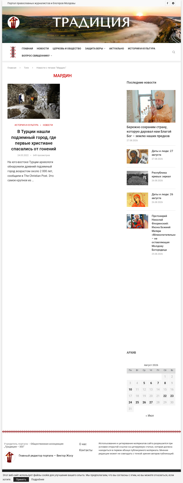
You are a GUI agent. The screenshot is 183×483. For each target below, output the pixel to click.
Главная (27, 48)
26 (144, 402)
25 (137, 402)
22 (165, 396)
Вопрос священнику (36, 55)
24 (130, 402)
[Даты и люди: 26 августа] (137, 200)
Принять (21, 479)
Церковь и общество (67, 48)
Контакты (85, 450)
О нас (82, 444)
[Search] (173, 52)
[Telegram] (173, 3)
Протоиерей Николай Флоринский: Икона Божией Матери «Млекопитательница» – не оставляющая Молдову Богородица (163, 232)
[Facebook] (167, 3)
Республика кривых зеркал (161, 174)
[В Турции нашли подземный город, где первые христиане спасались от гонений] (34, 101)
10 (130, 389)
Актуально (116, 48)
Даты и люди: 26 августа (162, 196)
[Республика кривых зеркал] (137, 178)
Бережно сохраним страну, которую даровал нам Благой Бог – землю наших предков (149, 131)
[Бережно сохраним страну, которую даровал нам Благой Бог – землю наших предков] (151, 106)
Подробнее (37, 479)
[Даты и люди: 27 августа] (137, 156)
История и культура (141, 48)
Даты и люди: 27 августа (162, 152)
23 (172, 396)
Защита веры (94, 48)
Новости (43, 48)
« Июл (150, 415)
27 (151, 402)
